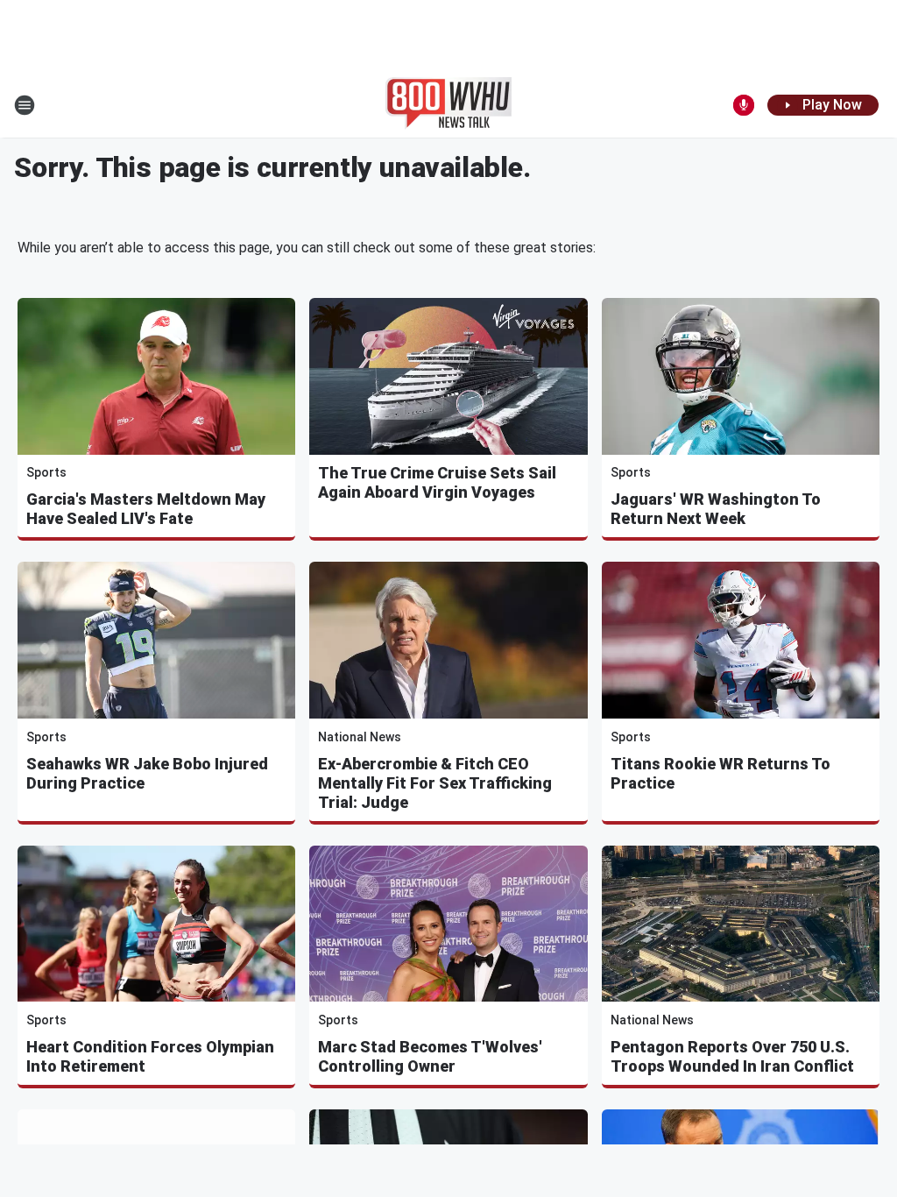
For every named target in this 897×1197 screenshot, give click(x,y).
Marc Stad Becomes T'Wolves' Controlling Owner (430, 1056)
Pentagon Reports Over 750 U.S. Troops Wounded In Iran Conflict (732, 1056)
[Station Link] (448, 105)
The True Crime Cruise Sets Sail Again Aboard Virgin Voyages (437, 482)
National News (359, 737)
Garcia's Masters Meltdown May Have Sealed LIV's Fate (145, 509)
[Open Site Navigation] (24, 105)
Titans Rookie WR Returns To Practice (720, 773)
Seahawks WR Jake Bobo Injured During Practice (147, 773)
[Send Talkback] (743, 105)
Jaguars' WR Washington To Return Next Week (716, 509)
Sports (46, 472)
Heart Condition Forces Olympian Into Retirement (150, 1056)
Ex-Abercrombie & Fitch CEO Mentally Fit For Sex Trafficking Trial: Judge (435, 782)
